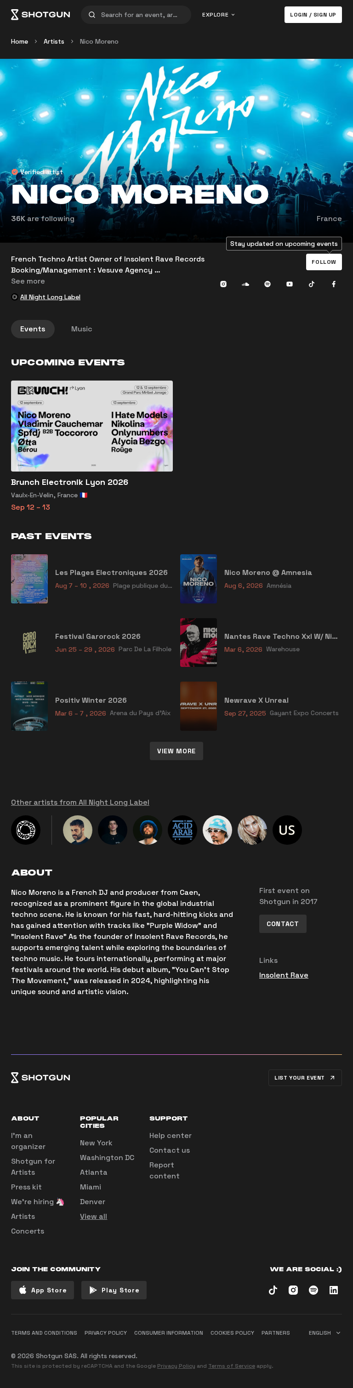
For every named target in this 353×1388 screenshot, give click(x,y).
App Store (49, 1290)
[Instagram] (223, 284)
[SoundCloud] (245, 284)
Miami (90, 1187)
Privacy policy (106, 1333)
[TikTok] (311, 284)
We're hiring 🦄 (38, 1201)
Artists (54, 41)
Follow (324, 262)
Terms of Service (231, 1366)
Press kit (26, 1187)
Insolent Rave (283, 975)
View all (93, 1216)
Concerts (27, 1231)
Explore (215, 14)
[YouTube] (289, 284)
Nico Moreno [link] (99, 41)
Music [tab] (81, 329)
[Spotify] (267, 284)
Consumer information (168, 1333)
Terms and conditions (44, 1333)
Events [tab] (33, 329)
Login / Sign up (313, 14)
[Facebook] (333, 284)
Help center (170, 1135)
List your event (299, 1077)
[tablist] (176, 329)
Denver (92, 1201)
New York (96, 1143)
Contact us (169, 1150)
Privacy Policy (176, 1366)
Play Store (120, 1290)
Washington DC (107, 1157)
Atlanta (94, 1172)
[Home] (40, 14)
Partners (276, 1333)
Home (19, 41)
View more (176, 751)
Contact (283, 924)
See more (28, 281)
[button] (324, 262)
